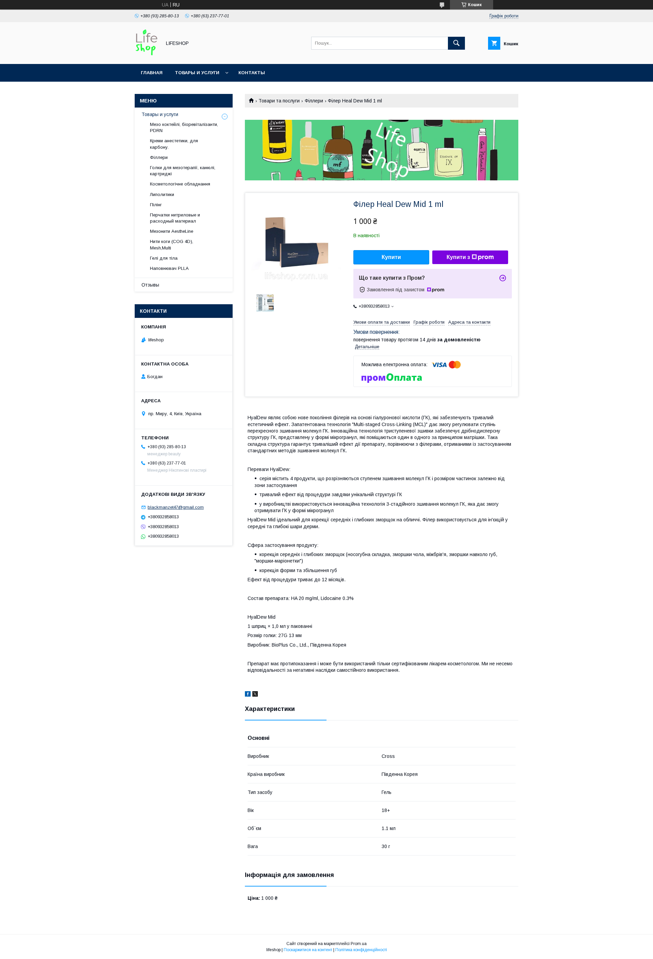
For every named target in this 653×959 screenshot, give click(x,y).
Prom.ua (359, 943)
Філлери (314, 100)
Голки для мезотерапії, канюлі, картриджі (182, 170)
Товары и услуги (197, 72)
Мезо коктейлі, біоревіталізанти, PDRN (184, 127)
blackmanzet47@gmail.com (176, 507)
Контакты (251, 72)
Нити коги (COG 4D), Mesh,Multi (171, 244)
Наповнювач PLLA (169, 268)
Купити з (458, 257)
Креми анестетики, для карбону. (174, 143)
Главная (152, 72)
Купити (391, 257)
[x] (255, 695)
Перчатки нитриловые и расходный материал (175, 218)
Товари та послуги (279, 100)
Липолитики (162, 194)
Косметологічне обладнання (180, 183)
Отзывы (150, 285)
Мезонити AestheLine (171, 231)
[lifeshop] (146, 55)
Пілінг (156, 204)
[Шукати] (456, 43)
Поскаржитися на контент (308, 949)
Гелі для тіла (164, 258)
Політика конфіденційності (361, 949)
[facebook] (248, 695)
